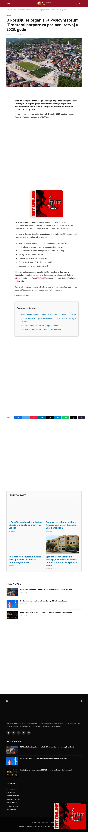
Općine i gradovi (12, 806)
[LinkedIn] (8, 130)
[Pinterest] (8, 113)
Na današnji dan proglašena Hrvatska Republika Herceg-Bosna (43, 601)
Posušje (9, 15)
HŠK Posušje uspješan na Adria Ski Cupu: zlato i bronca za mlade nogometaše (25, 559)
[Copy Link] (8, 162)
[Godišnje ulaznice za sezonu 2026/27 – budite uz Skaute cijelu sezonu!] (12, 615)
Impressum (38, 827)
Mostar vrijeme (11, 803)
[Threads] (8, 157)
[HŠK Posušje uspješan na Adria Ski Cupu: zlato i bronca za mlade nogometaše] (25, 544)
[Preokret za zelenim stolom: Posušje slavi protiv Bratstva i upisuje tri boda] (62, 509)
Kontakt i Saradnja (51, 827)
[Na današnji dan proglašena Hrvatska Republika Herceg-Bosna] (12, 604)
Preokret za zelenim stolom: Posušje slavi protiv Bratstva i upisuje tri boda (61, 525)
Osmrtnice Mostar (12, 796)
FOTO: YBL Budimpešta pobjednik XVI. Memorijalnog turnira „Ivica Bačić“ (47, 589)
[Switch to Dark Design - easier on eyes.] (79, 3)
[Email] (8, 119)
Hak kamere (10, 792)
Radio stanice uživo (13, 799)
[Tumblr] (8, 135)
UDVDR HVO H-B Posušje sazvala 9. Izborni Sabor (41, 329)
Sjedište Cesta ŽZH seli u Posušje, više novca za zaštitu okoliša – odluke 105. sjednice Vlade (61, 561)
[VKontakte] (8, 141)
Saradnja (29, 827)
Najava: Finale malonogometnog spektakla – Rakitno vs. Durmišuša (48, 314)
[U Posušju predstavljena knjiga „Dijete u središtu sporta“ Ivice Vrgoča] (25, 509)
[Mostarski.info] (44, 3)
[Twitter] (8, 102)
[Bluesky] (8, 124)
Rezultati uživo (11, 809)
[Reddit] (8, 108)
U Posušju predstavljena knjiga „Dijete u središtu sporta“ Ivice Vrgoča (25, 525)
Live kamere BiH (12, 789)
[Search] (75, 3)
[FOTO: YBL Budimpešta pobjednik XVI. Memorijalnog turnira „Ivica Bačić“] (12, 592)
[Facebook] (8, 97)
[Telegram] (8, 146)
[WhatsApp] (8, 151)
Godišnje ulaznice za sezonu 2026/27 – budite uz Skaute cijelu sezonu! (46, 612)
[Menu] (9, 3)
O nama (21, 827)
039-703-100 (41, 278)
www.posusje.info (21, 295)
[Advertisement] (46, 154)
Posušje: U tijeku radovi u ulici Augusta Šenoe (39, 325)
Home (8, 10)
